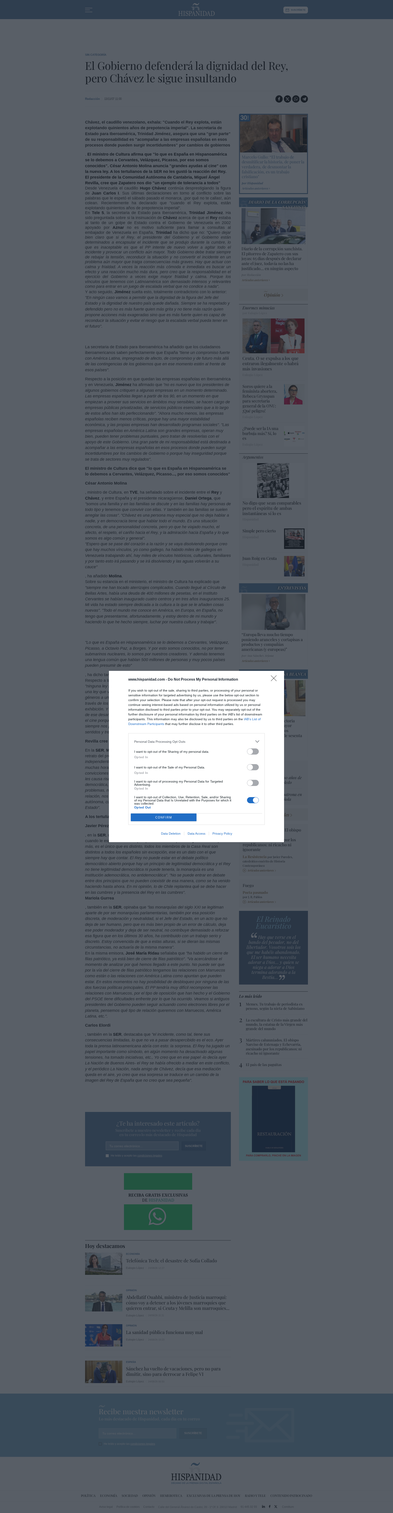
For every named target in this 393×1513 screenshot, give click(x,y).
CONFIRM (163, 817)
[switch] (253, 751)
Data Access (196, 833)
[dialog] (196, 756)
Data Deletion (171, 833)
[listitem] (196, 741)
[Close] (275, 679)
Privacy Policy (222, 833)
